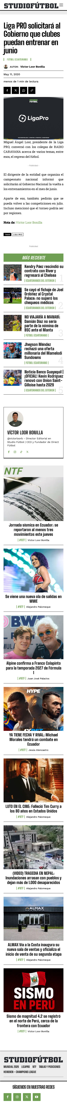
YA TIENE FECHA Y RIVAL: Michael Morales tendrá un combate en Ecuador (33, 739)
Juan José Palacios (38, 678)
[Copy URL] (31, 90)
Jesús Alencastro (38, 750)
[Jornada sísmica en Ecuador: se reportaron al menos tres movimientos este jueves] (33, 501)
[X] (15, 90)
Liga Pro (17, 235)
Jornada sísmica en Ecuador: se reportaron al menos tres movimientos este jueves (33, 530)
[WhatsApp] (23, 90)
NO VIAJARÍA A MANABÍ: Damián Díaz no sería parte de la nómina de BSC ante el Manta (42, 323)
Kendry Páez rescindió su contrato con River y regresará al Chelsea (43, 270)
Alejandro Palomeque (38, 606)
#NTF (22, 540)
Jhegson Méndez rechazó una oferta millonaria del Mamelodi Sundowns (43, 351)
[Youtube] (37, 1097)
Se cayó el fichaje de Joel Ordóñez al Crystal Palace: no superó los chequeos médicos (43, 296)
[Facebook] (7, 90)
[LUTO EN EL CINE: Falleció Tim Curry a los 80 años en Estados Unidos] (33, 782)
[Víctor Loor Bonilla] (7, 66)
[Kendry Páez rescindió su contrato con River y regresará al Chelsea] (13, 272)
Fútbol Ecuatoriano (36, 335)
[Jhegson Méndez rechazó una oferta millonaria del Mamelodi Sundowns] (13, 350)
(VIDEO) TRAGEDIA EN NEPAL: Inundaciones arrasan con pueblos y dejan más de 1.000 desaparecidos (33, 878)
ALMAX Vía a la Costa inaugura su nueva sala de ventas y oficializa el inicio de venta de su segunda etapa (33, 949)
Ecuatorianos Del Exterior (40, 280)
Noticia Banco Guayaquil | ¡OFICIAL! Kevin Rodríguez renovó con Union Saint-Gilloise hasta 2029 (43, 378)
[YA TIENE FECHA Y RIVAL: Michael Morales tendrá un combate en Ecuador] (33, 711)
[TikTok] (21, 451)
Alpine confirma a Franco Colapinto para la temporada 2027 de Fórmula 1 (33, 668)
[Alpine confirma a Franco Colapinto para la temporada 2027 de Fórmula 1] (33, 639)
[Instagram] (15, 451)
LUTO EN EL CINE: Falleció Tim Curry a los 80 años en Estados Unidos (33, 808)
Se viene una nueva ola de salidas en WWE (33, 599)
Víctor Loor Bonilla (32, 66)
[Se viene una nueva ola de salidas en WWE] (33, 572)
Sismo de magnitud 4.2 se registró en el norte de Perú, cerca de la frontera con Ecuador (34, 1021)
